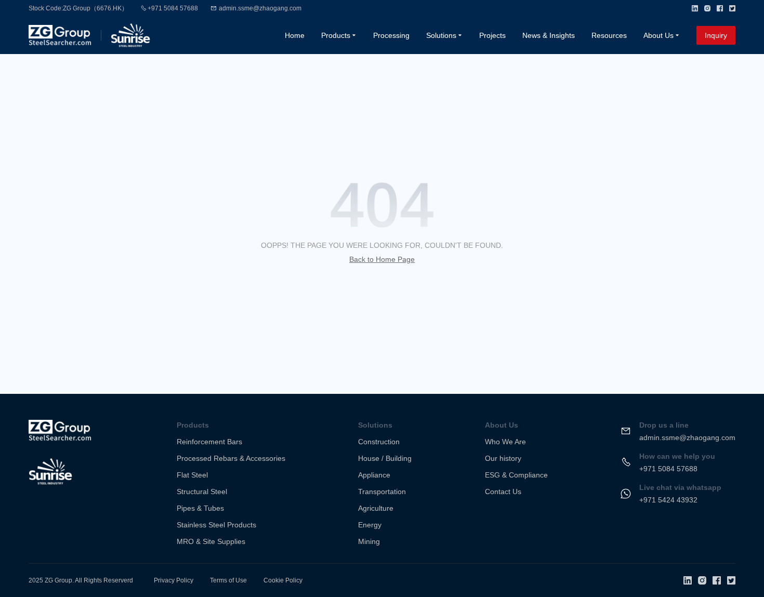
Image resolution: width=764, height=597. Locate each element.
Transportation (382, 491)
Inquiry (716, 35)
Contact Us (503, 491)
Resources (609, 35)
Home (295, 35)
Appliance (374, 475)
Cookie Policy (283, 580)
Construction (379, 441)
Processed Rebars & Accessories (231, 458)
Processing (391, 35)
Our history (503, 458)
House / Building (385, 458)
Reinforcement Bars (209, 441)
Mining (369, 541)
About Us (658, 35)
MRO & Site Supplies (211, 541)
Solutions (441, 35)
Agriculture (375, 508)
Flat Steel (192, 475)
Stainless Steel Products (216, 525)
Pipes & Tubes (200, 508)
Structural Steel (202, 491)
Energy (369, 525)
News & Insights (548, 35)
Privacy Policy (173, 580)
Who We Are (505, 441)
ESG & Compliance (516, 475)
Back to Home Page (382, 259)
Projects (492, 35)
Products (335, 35)
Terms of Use (228, 580)
